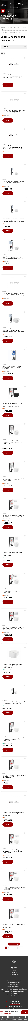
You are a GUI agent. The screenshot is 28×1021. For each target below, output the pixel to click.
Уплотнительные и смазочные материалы (14, 988)
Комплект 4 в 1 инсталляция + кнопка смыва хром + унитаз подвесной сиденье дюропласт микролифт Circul (13, 257)
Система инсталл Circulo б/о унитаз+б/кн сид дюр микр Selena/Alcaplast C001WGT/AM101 (13, 479)
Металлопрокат (14, 984)
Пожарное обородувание (14, 986)
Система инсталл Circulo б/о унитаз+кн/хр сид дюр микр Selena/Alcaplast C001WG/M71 (13, 591)
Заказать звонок (15, 7)
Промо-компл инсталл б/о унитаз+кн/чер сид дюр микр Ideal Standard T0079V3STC (13, 367)
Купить (8, 85)
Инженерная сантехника (14, 980)
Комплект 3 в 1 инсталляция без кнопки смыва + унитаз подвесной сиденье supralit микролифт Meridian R (13, 112)
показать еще (14, 944)
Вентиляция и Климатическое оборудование (14, 989)
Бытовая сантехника (20, 27)
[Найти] (8, 11)
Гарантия (14, 972)
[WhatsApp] (23, 5)
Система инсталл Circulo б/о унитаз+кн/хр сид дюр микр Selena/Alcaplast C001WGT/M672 (13, 629)
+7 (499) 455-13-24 (15, 3)
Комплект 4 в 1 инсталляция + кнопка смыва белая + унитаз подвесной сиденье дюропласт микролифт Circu (13, 183)
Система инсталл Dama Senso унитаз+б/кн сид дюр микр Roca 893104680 (13, 702)
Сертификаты (14, 974)
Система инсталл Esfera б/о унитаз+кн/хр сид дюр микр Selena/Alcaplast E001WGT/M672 (13, 926)
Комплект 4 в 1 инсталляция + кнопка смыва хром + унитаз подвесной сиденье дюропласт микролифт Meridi (13, 295)
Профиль (25, 1019)
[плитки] (2, 53)
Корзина (20, 1019)
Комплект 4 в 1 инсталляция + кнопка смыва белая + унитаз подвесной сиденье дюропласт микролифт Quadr (13, 220)
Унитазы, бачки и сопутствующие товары (14, 29)
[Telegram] (26, 5)
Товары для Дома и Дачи (14, 995)
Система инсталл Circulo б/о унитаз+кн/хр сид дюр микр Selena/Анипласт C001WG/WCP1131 (13, 666)
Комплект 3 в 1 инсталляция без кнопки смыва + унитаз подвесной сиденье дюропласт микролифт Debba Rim (13, 147)
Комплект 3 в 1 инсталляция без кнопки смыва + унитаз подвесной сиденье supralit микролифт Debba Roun (13, 76)
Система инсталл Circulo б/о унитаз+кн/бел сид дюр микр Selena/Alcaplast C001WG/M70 (13, 517)
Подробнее (7, 1013)
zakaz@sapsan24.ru (15, 1006)
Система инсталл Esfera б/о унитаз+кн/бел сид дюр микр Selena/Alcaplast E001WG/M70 (13, 814)
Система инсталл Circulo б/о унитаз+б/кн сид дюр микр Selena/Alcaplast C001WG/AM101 (13, 442)
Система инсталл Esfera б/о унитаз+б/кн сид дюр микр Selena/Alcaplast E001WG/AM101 (14, 739)
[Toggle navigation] (3, 11)
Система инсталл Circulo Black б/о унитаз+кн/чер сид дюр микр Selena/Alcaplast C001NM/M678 (12, 405)
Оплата (14, 969)
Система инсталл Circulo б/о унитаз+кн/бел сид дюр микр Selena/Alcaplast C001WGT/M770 (13, 554)
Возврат (14, 970)
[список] (4, 53)
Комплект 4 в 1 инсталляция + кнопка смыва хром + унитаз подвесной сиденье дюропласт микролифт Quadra (13, 330)
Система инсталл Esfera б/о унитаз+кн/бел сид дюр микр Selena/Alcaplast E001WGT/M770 (13, 851)
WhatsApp (12, 1009)
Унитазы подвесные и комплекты (11, 32)
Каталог (10, 27)
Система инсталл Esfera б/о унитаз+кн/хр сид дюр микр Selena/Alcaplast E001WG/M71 (13, 888)
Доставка (14, 967)
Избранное (13, 1019)
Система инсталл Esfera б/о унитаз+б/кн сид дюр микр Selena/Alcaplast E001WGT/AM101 (14, 776)
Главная (3, 27)
